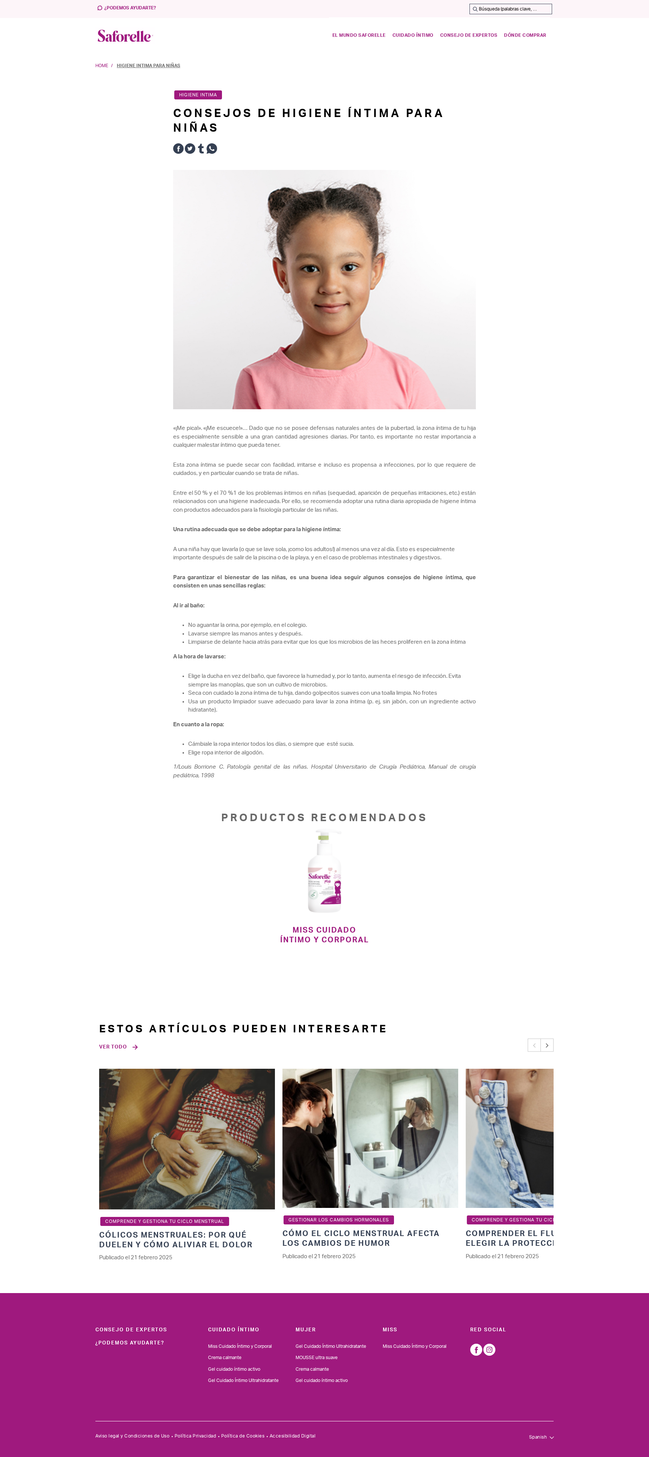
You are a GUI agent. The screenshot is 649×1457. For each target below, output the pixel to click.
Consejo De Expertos (131, 1330)
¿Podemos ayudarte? (130, 8)
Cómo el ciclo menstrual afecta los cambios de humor (361, 1238)
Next (547, 1045)
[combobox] (510, 9)
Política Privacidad (195, 1436)
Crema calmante (224, 1357)
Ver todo (113, 1047)
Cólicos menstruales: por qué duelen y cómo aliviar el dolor (176, 1240)
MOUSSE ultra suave (317, 1357)
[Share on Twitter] (190, 150)
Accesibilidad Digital (293, 1436)
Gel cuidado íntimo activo (234, 1369)
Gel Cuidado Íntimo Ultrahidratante (243, 1380)
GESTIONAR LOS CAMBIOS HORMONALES (338, 1220)
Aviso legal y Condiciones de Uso (132, 1436)
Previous (534, 1045)
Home (101, 65)
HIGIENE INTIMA (198, 95)
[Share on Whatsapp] (212, 150)
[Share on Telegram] (200, 150)
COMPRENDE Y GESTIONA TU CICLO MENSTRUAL (164, 1221)
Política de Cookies (243, 1436)
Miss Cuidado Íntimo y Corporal (324, 935)
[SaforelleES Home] (125, 35)
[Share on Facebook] (178, 150)
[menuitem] (359, 35)
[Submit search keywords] (475, 9)
